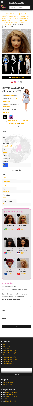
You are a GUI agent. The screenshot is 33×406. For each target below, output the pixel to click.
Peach (4, 198)
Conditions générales (8, 363)
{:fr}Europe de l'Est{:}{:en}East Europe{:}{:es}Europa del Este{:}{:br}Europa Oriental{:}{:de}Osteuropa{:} (15, 23)
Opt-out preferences (8, 355)
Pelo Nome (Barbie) (8, 382)
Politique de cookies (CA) (10, 359)
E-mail (4, 318)
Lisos (4, 185)
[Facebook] (18, 82)
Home (3, 14)
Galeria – (7, 392)
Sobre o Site (6, 346)
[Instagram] (15, 82)
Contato (5, 344)
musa (4, 106)
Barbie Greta (13, 392)
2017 (16, 98)
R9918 (8, 106)
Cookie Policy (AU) (8, 361)
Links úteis (6, 348)
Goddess (5, 204)
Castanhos (6, 192)
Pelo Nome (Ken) (7, 384)
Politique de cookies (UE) (9, 350)
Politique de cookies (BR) (9, 357)
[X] (21, 82)
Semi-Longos (6, 181)
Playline (22, 123)
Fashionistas (10, 95)
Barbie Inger (13, 397)
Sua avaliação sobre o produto (11, 299)
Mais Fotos (6, 112)
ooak (7, 104)
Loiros (5, 177)
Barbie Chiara (13, 401)
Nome (4, 310)
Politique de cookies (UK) (9, 353)
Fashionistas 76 (23, 121)
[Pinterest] (12, 82)
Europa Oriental (7, 146)
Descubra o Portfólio (18, 77)
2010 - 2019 (11, 121)
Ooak (17, 123)
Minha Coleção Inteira (12, 14)
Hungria (5, 152)
